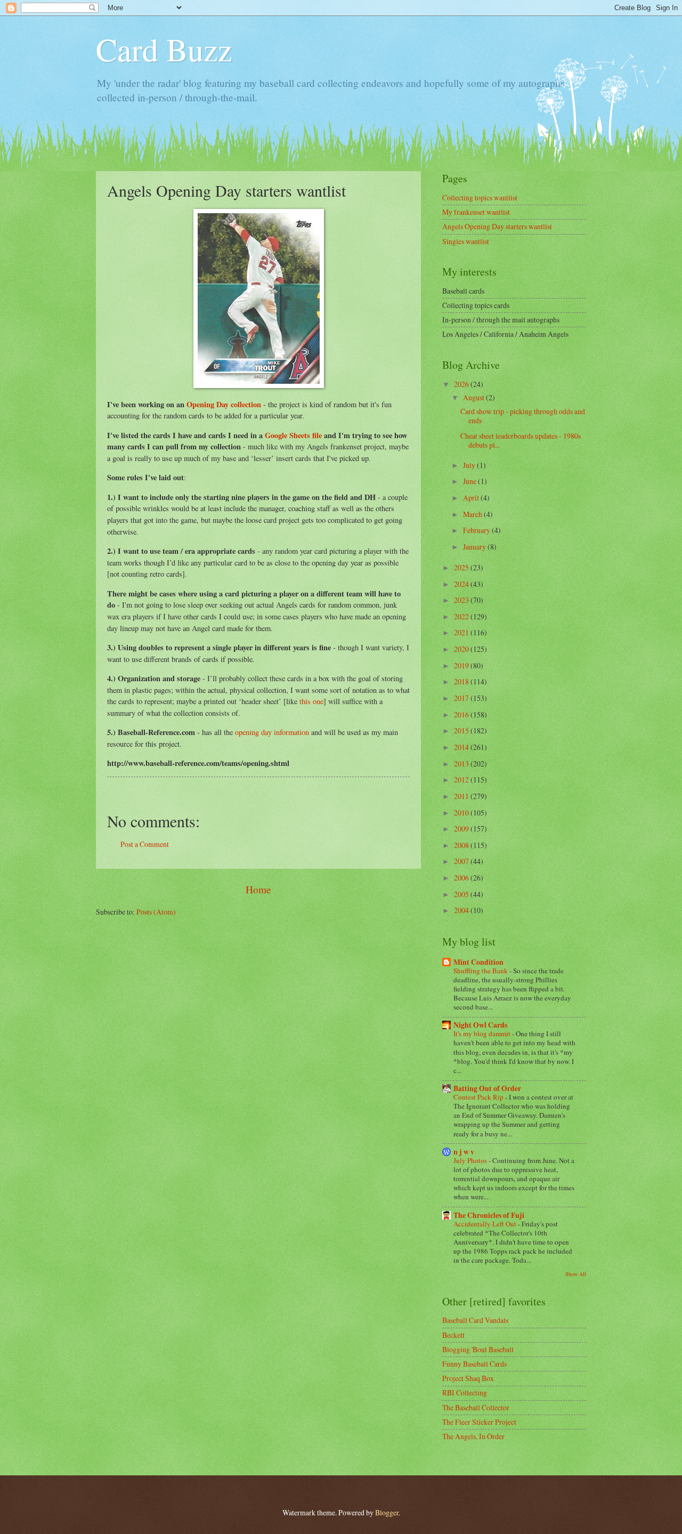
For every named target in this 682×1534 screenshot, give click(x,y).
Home (258, 889)
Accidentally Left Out (485, 1224)
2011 (462, 796)
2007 (462, 861)
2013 (462, 763)
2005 (462, 894)
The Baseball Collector (475, 1407)
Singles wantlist (465, 241)
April (472, 498)
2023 (462, 600)
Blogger (387, 1512)
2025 (462, 567)
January (475, 547)
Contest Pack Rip (479, 1097)
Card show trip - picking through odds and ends (522, 415)
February (477, 530)
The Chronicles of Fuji (488, 1215)
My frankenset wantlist (476, 212)
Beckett (453, 1335)
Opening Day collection (223, 404)
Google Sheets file (293, 435)
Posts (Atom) (156, 912)
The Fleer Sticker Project (479, 1422)
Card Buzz (164, 49)
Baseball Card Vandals (475, 1320)
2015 (462, 730)
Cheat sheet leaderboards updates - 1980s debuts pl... (520, 440)
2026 (462, 384)
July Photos (471, 1160)
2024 (462, 584)
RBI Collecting (464, 1392)
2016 (462, 714)
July (470, 465)
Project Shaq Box (468, 1378)
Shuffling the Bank (481, 970)
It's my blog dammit (482, 1033)
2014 (462, 747)
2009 (462, 828)
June (470, 481)
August (474, 397)
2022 (462, 616)
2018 (462, 681)
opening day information (272, 732)
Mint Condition (478, 962)
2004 (462, 910)
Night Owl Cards (480, 1025)
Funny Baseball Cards (474, 1364)
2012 (462, 779)
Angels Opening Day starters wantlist (497, 226)
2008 (462, 845)
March (473, 514)
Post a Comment (144, 844)
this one (311, 701)
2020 (462, 649)
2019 (462, 665)
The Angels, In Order (473, 1436)
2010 (462, 813)
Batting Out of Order (487, 1088)
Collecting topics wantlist (479, 197)
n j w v (463, 1152)
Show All (575, 1274)
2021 (462, 632)
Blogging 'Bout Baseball (478, 1349)
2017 (462, 698)
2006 (462, 878)
